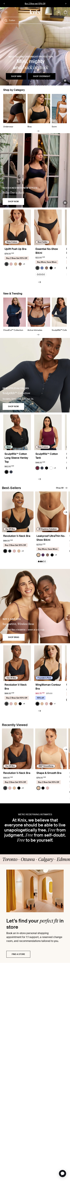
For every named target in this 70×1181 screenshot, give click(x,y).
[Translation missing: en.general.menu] (6, 12)
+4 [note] (55, 468)
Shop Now (13, 201)
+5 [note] (56, 555)
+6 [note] (22, 551)
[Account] (59, 12)
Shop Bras (13, 637)
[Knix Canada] (35, 12)
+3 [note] (24, 264)
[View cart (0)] (65, 12)
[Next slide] (38, 131)
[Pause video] (65, 80)
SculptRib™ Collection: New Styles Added (35, 3)
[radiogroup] (15, 264)
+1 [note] (55, 704)
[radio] (6, 264)
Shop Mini (16, 76)
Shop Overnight (41, 76)
